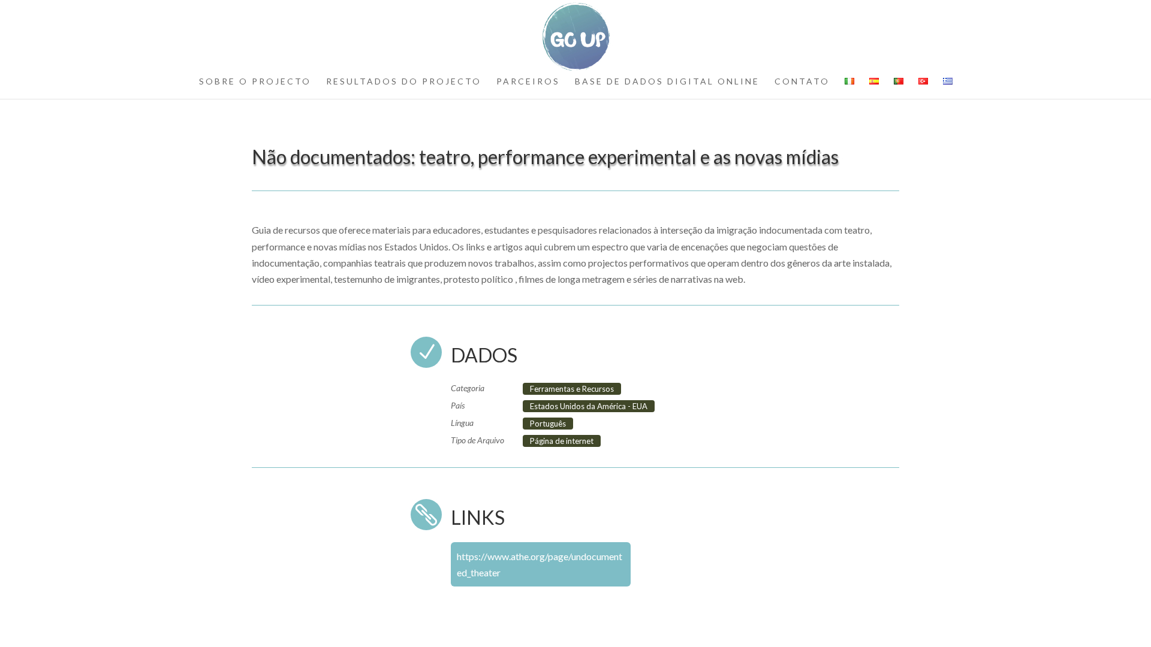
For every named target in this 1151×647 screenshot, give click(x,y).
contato (802, 81)
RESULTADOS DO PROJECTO (403, 81)
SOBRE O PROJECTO (255, 81)
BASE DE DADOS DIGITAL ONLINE (667, 81)
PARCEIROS (528, 81)
